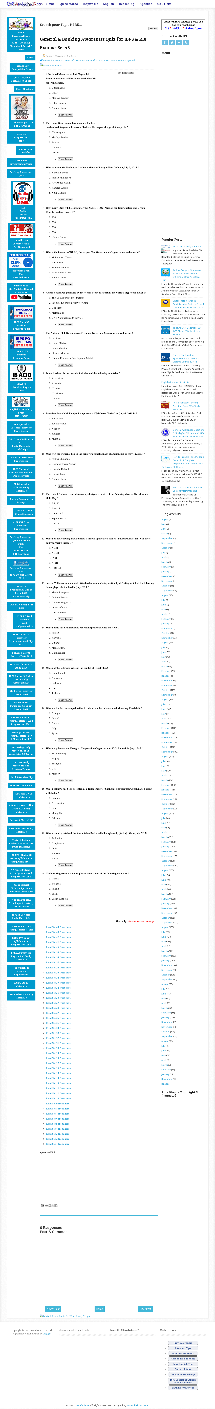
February (166, 566)
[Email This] (46, 1205)
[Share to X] (53, 1205)
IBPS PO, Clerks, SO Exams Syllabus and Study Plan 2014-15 (21, 858)
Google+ (179, 42)
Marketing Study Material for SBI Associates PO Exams (21, 751)
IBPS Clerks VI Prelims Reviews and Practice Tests (21, 472)
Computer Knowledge (183, 1374)
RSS (186, 42)
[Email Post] (42, 1205)
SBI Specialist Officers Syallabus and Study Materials (21, 888)
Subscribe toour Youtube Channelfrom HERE (21, 289)
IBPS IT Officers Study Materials (21, 916)
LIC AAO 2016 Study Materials (24, 512)
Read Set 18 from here (58, 1058)
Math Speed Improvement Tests (21, 162)
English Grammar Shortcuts (175, 382)
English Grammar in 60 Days (21, 500)
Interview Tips (183, 1348)
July (163, 552)
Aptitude (145, 4)
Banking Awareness (183, 1387)
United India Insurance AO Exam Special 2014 (21, 706)
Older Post (145, 1308)
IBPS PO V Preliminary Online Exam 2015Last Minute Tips (21, 591)
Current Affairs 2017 (21, 820)
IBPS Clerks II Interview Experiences (21, 971)
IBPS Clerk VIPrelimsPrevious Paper (21, 325)
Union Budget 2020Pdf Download (22, 124)
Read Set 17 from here (58, 1063)
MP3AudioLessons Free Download (23, 212)
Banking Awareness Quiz (21, 173)
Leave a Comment (52, 64)
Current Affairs (183, 1369)
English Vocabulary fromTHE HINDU (21, 413)
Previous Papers (183, 1343)
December (166, 576)
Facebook (165, 42)
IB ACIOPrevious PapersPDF (21, 387)
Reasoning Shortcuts (183, 1358)
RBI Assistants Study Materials (21, 996)
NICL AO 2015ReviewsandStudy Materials (24, 621)
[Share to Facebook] (56, 1205)
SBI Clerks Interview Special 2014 (21, 692)
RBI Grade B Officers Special (119, 60)
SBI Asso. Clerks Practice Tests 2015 (21, 654)
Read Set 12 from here (58, 1088)
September (167, 538)
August (164, 519)
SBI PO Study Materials (21, 984)
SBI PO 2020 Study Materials (187, 246)
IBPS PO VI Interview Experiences (21, 459)
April (163, 528)
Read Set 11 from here (58, 1093)
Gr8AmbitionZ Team (137, 1405)
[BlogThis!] (49, 1205)
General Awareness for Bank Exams (84, 60)
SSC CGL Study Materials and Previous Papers (21, 765)
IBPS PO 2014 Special (21, 785)
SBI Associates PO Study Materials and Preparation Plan (21, 721)
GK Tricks (164, 4)
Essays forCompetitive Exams (22, 67)
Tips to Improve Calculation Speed (21, 79)
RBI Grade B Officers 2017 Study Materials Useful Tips (21, 444)
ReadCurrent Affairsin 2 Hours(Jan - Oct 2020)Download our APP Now (21, 41)
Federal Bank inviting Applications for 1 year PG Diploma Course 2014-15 (186, 358)
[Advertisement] (79, 16)
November (166, 542)
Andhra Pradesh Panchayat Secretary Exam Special (21, 903)
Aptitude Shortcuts (183, 1353)
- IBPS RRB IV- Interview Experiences (21, 525)
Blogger (47, 1333)
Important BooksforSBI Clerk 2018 (21, 274)
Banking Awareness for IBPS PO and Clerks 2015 (21, 573)
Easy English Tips (183, 1364)
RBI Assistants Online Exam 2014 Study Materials (21, 808)
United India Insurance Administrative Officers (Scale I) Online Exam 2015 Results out (188, 304)
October (165, 547)
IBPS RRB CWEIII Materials (24, 795)
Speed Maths (68, 4)
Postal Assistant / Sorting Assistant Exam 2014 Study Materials (186, 406)
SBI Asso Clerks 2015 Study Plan (21, 666)
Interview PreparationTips (21, 137)
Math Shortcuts (24, 88)
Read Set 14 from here (58, 1078)
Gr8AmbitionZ (82, 1405)
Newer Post (53, 1308)
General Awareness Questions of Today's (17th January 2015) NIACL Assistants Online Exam (188, 433)
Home (50, 4)
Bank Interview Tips (22, 777)
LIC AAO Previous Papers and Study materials (21, 956)
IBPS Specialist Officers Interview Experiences (21, 428)
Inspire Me (90, 4)
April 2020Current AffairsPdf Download (22, 243)
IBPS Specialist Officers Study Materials (21, 487)
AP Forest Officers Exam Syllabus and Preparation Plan (21, 873)
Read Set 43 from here (58, 932)
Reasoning (126, 4)
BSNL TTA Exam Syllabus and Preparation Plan (21, 941)
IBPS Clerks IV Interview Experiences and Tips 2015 (21, 639)
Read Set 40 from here (58, 947)
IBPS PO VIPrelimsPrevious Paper (21, 354)
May (163, 524)
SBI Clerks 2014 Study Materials (21, 830)
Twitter (172, 42)
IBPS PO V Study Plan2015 (21, 606)
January (165, 571)
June (163, 604)
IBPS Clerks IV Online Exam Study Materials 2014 (21, 679)
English (108, 4)
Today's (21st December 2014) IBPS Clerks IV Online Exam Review (188, 331)
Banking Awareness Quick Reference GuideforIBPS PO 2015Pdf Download (21, 545)
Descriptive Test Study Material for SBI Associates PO (21, 736)
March (164, 533)
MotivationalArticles (25, 150)
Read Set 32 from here (58, 987)
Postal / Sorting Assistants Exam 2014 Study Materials (21, 843)
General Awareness (53, 60)
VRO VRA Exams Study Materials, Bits (21, 928)
